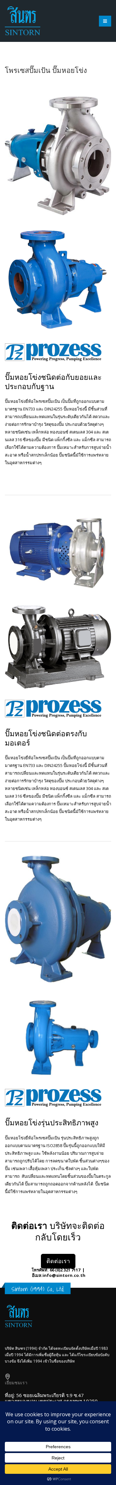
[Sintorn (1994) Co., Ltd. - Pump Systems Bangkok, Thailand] (22, 20)
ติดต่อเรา (58, 1261)
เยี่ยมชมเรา (16, 1382)
